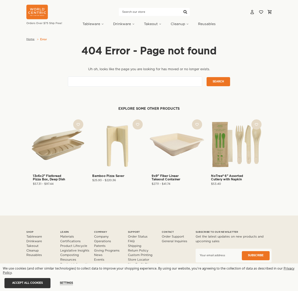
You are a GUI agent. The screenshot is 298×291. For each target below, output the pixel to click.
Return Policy (138, 250)
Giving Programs (107, 250)
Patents (100, 245)
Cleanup (178, 24)
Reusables (207, 24)
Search (185, 12)
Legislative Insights (74, 250)
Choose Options (58, 151)
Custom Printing (140, 255)
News (98, 255)
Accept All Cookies (27, 283)
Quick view (58, 137)
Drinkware (122, 24)
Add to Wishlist (78, 124)
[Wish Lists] (261, 12)
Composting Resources (69, 257)
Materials (67, 236)
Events (99, 259)
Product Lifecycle (73, 245)
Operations (102, 241)
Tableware (91, 24)
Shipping (134, 245)
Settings (66, 283)
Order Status (138, 236)
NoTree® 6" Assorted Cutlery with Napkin (227, 177)
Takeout (151, 24)
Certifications (70, 241)
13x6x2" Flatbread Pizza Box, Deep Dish (49, 177)
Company (101, 236)
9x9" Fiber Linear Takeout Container (166, 177)
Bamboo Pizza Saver (108, 175)
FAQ (131, 241)
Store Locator (138, 259)
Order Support (173, 236)
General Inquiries (174, 241)
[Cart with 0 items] (269, 12)
